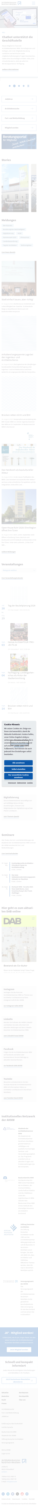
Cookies (30, 783)
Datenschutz (21, 783)
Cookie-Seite (19, 745)
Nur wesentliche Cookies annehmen (18, 776)
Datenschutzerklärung (19, 743)
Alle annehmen (18, 763)
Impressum (12, 783)
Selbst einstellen (18, 769)
